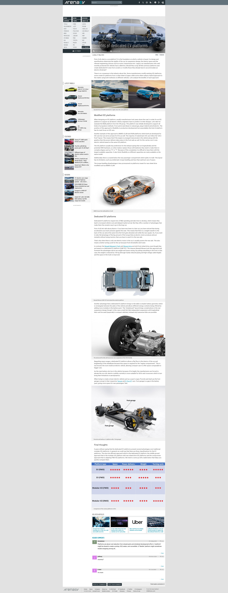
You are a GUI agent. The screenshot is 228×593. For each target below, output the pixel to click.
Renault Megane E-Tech (112, 246)
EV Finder (114, 591)
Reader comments (98, 538)
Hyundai (66, 38)
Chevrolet (85, 31)
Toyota (75, 40)
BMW (65, 33)
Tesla (65, 24)
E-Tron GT (128, 381)
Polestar (76, 31)
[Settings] (155, 2)
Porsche (66, 31)
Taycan (119, 381)
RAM (83, 36)
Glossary (122, 591)
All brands (85, 47)
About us (85, 21)
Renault (66, 43)
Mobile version (106, 591)
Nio (83, 40)
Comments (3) (116, 51)
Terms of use (136, 591)
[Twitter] (143, 2)
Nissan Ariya (127, 246)
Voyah (75, 47)
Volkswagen (67, 26)
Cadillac (85, 29)
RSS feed (113, 589)
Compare (66, 21)
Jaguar (75, 36)
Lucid (84, 24)
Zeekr (75, 33)
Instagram (139, 589)
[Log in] (159, 2)
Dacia (65, 47)
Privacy (129, 591)
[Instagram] (147, 2)
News (74, 18)
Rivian (84, 26)
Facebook (122, 589)
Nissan (66, 45)
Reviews (84, 18)
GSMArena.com (150, 591)
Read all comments (99, 584)
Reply (162, 553)
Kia (65, 40)
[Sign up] (163, 2)
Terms (75, 21)
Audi (65, 29)
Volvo (75, 29)
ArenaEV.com (96, 591)
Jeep (74, 26)
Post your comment (101, 51)
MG (74, 45)
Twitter (130, 589)
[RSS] (151, 2)
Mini (74, 38)
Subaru (84, 38)
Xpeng (84, 43)
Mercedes (67, 36)
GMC (83, 33)
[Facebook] (139, 2)
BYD (83, 45)
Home (65, 18)
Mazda (75, 43)
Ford (74, 24)
